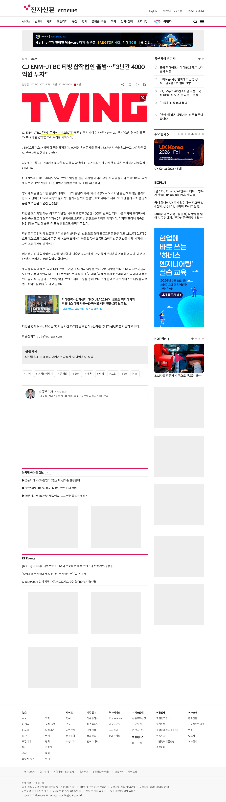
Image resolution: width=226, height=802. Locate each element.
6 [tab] (196, 134)
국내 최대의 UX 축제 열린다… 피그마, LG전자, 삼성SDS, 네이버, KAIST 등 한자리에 (178, 206)
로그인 (191, 11)
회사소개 (40, 783)
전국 (47, 741)
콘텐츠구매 (137, 729)
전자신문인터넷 (196, 724)
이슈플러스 (92, 718)
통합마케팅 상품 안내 (167, 729)
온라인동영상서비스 (53, 133)
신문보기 (167, 11)
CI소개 (191, 735)
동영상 (63, 373)
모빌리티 (62, 21)
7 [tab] (199, 134)
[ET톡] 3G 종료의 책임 (173, 103)
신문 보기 (137, 724)
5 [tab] (192, 134)
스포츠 (48, 747)
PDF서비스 (114, 735)
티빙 (101, 373)
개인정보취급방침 (165, 741)
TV (136, 373)
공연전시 (70, 729)
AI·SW (26, 21)
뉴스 (24, 712)
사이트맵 (132, 771)
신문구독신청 (139, 718)
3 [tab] (185, 134)
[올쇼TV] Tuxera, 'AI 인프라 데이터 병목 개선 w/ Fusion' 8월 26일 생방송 (179, 193)
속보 (24, 718)
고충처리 (160, 747)
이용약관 (160, 735)
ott (125, 373)
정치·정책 (127, 21)
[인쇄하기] (144, 84)
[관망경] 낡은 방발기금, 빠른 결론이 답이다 (181, 117)
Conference (115, 718)
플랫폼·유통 (99, 21)
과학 (113, 21)
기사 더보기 (60, 392)
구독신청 (177, 11)
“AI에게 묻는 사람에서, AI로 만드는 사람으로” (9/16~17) (54, 574)
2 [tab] (203, 59)
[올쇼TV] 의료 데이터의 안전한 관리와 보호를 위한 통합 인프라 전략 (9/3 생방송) (68, 566)
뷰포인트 (91, 735)
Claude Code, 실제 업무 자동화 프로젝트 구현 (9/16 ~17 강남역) (59, 582)
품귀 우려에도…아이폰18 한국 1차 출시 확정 (181, 69)
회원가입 (200, 11)
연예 (68, 718)
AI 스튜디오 (92, 724)
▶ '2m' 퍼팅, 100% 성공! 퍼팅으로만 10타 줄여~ (50, 488)
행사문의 (160, 724)
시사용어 (113, 729)
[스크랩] (130, 84)
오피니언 (142, 21)
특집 (47, 753)
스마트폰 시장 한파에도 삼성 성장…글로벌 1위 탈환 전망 (179, 81)
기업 (28, 373)
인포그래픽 (92, 741)
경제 (84, 21)
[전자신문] (50, 8)
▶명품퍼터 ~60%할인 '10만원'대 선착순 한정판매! (51, 480)
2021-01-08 (69, 84)
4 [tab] (189, 134)
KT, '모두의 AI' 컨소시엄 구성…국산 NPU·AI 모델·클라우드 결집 (180, 93)
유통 (89, 373)
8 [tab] (203, 134)
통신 (74, 21)
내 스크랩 (137, 743)
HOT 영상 (162, 339)
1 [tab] (199, 59)
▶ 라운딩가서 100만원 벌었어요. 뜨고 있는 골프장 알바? (54, 496)
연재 (47, 758)
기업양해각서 (45, 373)
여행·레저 (71, 741)
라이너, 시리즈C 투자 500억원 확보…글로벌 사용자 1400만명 (74, 396)
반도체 (39, 21)
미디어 (34, 59)
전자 (49, 21)
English (153, 11)
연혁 (190, 729)
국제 (47, 735)
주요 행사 (161, 134)
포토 (68, 724)
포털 (113, 373)
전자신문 (192, 718)
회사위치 (192, 741)
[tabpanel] (179, 93)
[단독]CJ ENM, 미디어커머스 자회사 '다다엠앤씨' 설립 (60, 357)
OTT (70, 133)
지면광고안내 (163, 718)
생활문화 (70, 735)
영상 (77, 373)
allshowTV (114, 724)
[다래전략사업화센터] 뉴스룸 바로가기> (83, 309)
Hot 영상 (91, 729)
